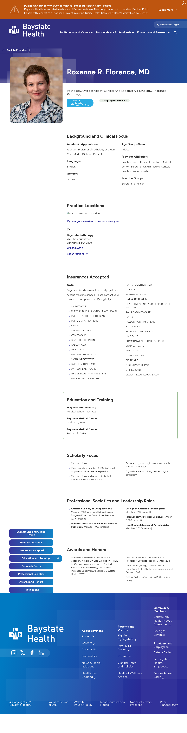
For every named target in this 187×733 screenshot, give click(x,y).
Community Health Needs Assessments (163, 620)
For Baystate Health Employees (162, 663)
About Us (88, 636)
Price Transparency (169, 704)
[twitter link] (22, 653)
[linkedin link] (41, 653)
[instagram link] (13, 653)
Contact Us (89, 649)
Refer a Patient (163, 652)
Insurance (124, 656)
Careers (87, 643)
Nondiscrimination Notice (112, 704)
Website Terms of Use (58, 704)
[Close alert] (184, 3)
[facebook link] (32, 653)
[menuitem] (74, 32)
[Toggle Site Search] (175, 32)
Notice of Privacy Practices (141, 704)
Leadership (89, 656)
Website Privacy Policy (83, 704)
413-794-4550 (75, 248)
